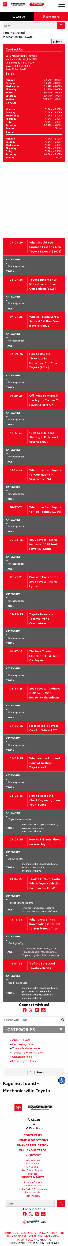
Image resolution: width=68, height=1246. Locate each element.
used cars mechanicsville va (37, 996)
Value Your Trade (32, 1150)
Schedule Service (33, 1182)
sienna (51, 907)
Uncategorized (22, 1056)
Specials (32, 1173)
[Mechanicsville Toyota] (14, 3)
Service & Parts (32, 1177)
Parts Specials (32, 1192)
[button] (61, 1080)
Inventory (33, 1155)
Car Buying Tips (22, 1044)
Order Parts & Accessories (33, 1188)
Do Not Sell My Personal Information (36, 1236)
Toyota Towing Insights (28, 1052)
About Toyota (21, 1040)
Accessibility (28, 1232)
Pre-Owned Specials (33, 1170)
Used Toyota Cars (24, 1061)
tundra (36, 911)
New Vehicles (33, 1160)
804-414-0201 (20, 69)
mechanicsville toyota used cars (40, 824)
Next (40, 1072)
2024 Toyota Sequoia (39, 950)
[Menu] (62, 5)
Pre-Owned (32, 1163)
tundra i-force (49, 911)
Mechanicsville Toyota (18, 36)
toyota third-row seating (45, 955)
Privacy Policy (48, 1232)
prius (25, 991)
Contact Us (33, 1135)
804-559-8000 (26, 62)
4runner (27, 907)
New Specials (33, 1166)
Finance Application (32, 1145)
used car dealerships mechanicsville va (33, 829)
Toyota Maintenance (26, 1048)
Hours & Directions (33, 1139)
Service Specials (32, 1185)
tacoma (27, 911)
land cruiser (40, 907)
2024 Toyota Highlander (36, 948)
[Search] (61, 25)
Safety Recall (33, 1195)
